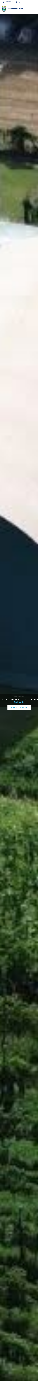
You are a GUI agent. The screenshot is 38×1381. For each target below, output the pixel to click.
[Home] (12, 11)
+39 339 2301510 (9, 2)
